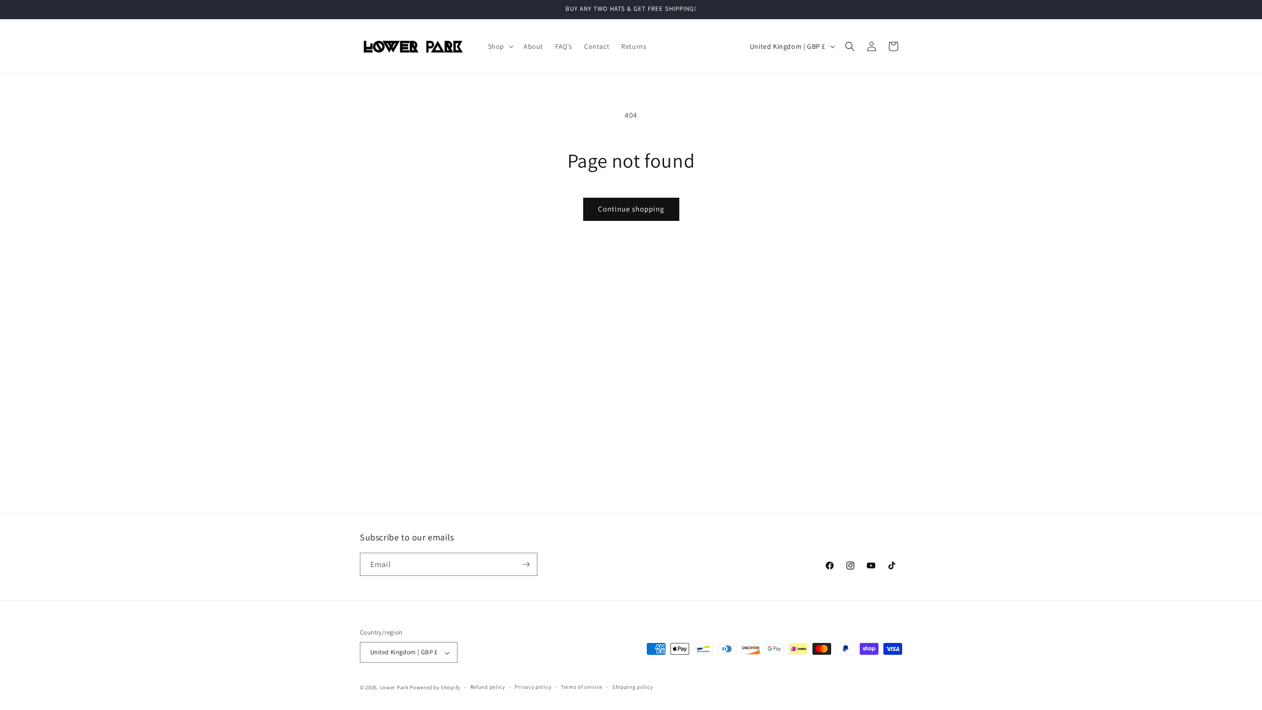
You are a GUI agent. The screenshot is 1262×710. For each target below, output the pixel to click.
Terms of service (581, 686)
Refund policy (487, 686)
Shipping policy (632, 686)
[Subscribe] (526, 564)
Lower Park (394, 687)
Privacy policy (533, 686)
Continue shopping (631, 208)
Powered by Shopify (435, 687)
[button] (500, 46)
